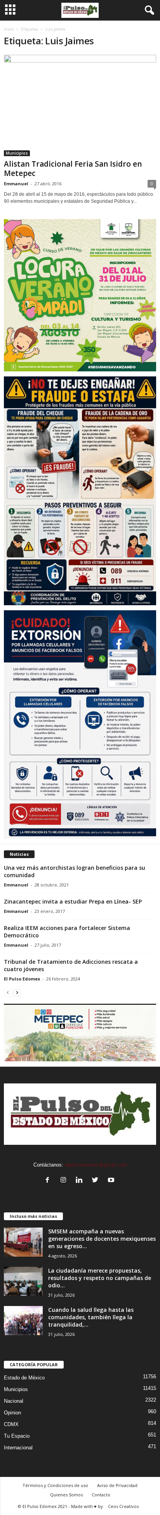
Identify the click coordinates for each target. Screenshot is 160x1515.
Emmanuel (16, 183)
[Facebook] (49, 1181)
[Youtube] (112, 1181)
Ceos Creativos (123, 1506)
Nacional (13, 1401)
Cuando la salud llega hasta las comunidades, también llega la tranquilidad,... (91, 1317)
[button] (148, 10)
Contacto (101, 1495)
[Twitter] (97, 1181)
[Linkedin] (81, 1181)
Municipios (17, 153)
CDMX (11, 1424)
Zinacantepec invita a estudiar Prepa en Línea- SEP (73, 901)
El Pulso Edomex (22, 979)
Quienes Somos (66, 1495)
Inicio (9, 29)
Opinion (12, 1413)
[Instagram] (65, 1181)
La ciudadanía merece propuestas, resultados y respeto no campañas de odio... (99, 1278)
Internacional (18, 1448)
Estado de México (24, 1378)
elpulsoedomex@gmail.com (96, 1165)
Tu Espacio (17, 1436)
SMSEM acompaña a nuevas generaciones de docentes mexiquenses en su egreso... (102, 1239)
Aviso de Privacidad (117, 1485)
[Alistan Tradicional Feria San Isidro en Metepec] (80, 105)
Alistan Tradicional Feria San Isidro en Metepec (73, 168)
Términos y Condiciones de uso (55, 1485)
